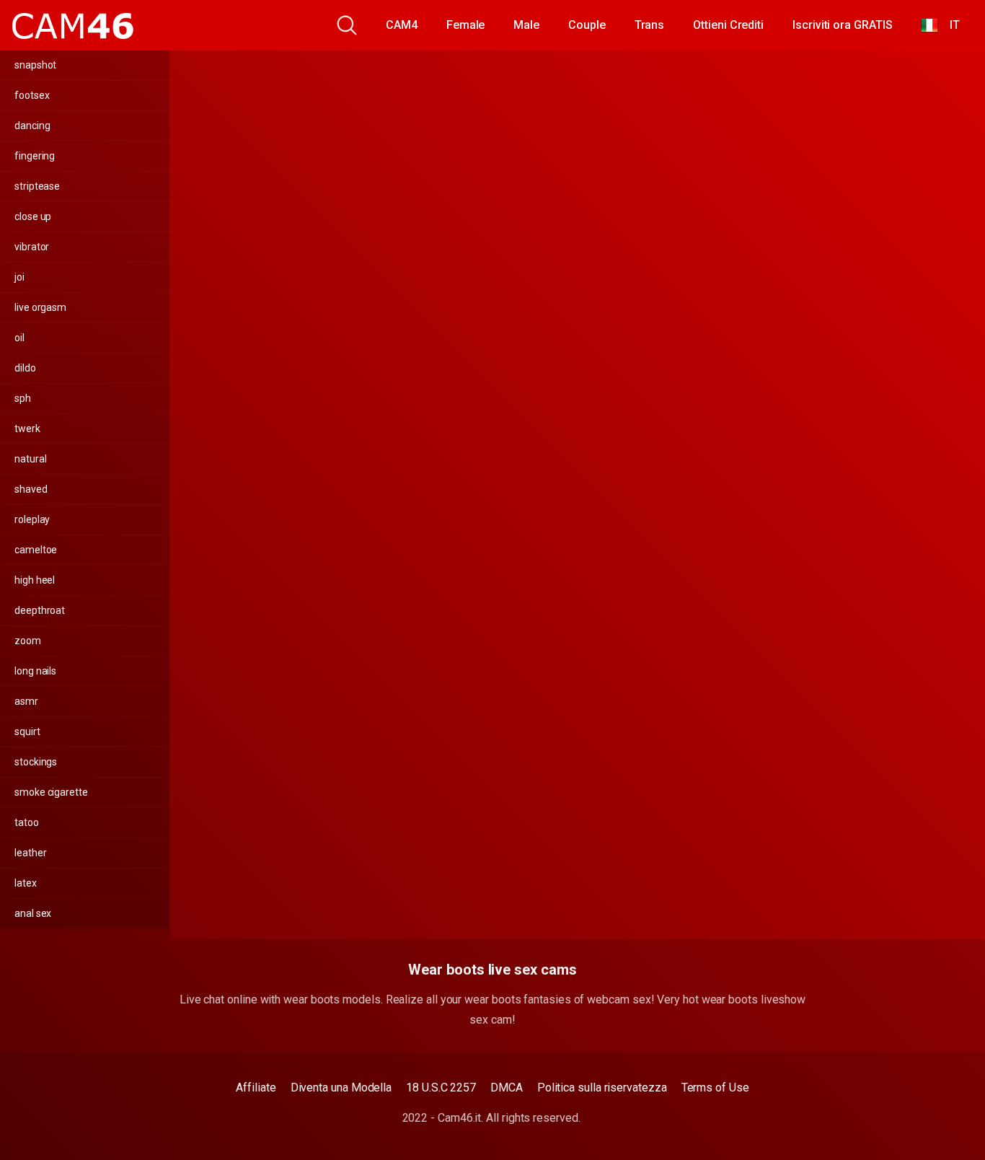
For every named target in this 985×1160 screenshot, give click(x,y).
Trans (650, 25)
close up (32, 216)
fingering (34, 156)
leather (30, 852)
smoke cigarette (51, 792)
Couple (587, 25)
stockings (35, 762)
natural (30, 459)
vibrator (31, 246)
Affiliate (255, 1087)
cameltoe (35, 549)
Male (526, 25)
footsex (31, 95)
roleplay (32, 519)
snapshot (35, 65)
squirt (27, 731)
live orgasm (40, 307)
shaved (31, 489)
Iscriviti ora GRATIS (842, 25)
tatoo (26, 822)
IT (949, 25)
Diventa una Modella (341, 1087)
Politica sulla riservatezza (602, 1087)
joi (19, 277)
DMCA (506, 1087)
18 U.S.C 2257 (441, 1087)
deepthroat (39, 610)
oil (19, 337)
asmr (26, 701)
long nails (35, 671)
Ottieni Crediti (728, 25)
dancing (32, 125)
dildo (25, 368)
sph (22, 398)
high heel (34, 580)
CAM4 (402, 25)
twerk (27, 428)
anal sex (32, 913)
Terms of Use (715, 1087)
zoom (27, 640)
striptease (37, 186)
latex (25, 883)
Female (465, 25)
